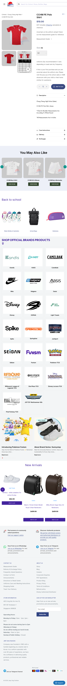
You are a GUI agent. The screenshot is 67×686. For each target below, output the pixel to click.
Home (4, 14)
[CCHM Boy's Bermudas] (55, 168)
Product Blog (41, 581)
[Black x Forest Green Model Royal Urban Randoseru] (12, 485)
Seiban (12, 500)
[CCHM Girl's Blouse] (33, 168)
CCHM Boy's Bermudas (55, 180)
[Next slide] (65, 166)
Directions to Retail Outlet (12, 581)
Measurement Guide (10, 566)
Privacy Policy (41, 583)
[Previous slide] (1, 166)
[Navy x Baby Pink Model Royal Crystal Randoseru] (55, 485)
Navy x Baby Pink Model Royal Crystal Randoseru (55, 506)
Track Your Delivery (9, 589)
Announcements (8, 578)
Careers (39, 572)
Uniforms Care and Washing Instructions (16, 583)
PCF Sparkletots (42, 578)
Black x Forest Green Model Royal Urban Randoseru (12, 506)
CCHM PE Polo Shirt (7, 17)
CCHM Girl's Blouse (33, 180)
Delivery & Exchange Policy (12, 569)
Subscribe (42, 614)
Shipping (49, 25)
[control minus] (39, 86)
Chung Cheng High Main (15, 14)
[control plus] (47, 86)
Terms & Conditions (43, 586)
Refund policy (41, 589)
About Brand (9, 420)
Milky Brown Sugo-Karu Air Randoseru (33, 506)
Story (38, 566)
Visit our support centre (15, 535)
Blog (38, 569)
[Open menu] (4, 4)
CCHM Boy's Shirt (12, 180)
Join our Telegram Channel (14, 671)
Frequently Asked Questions (12, 572)
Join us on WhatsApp (15, 548)
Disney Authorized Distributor (46, 592)
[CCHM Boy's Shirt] (12, 168)
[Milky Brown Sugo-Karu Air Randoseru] (33, 485)
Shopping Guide (8, 586)
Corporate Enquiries (43, 575)
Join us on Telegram (47, 548)
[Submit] (19, 4)
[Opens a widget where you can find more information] (59, 683)
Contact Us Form (9, 575)
